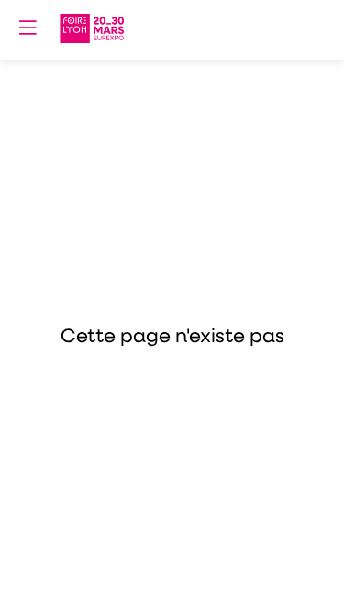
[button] (27, 27)
